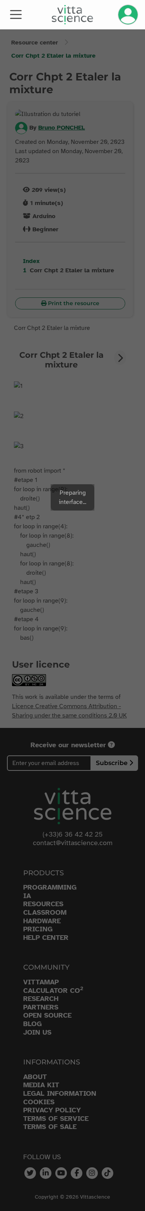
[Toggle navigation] (16, 14)
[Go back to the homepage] (72, 14)
